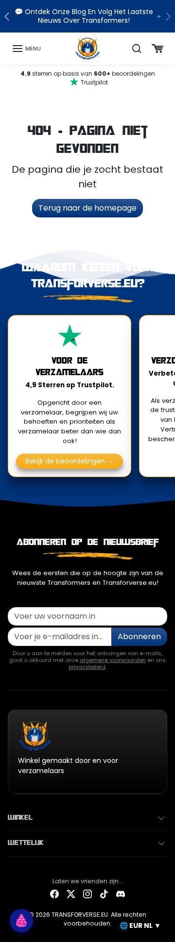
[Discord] (120, 894)
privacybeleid (87, 667)
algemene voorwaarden (113, 660)
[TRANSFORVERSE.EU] (88, 48)
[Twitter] (71, 894)
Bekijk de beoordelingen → (69, 461)
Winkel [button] (20, 818)
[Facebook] (54, 894)
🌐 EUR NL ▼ (140, 925)
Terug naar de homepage (87, 208)
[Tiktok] (104, 894)
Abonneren (139, 636)
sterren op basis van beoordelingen (87, 77)
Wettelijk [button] (26, 843)
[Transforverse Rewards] (21, 920)
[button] (26, 48)
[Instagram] (87, 894)
